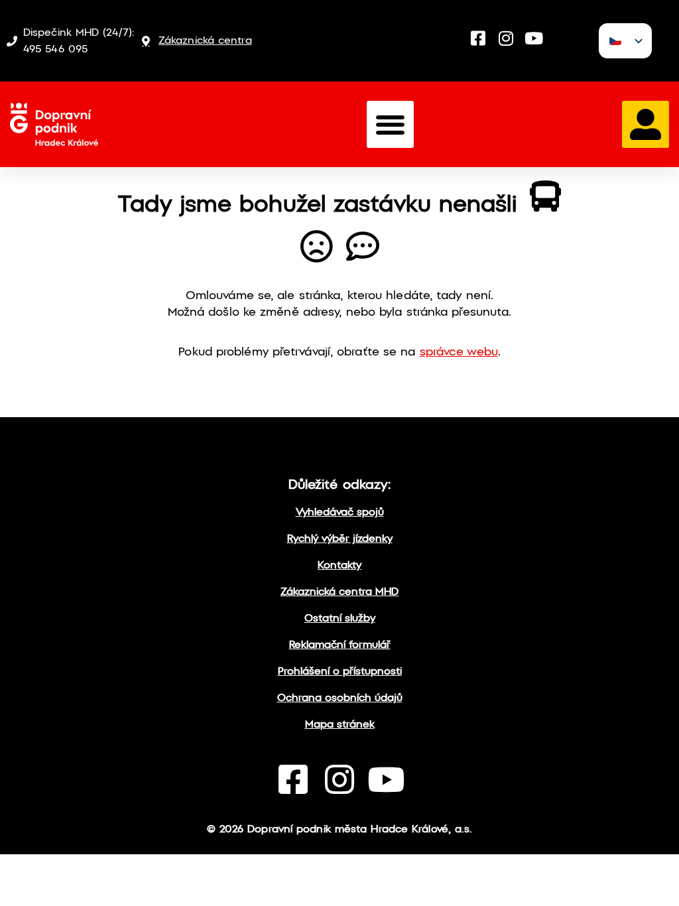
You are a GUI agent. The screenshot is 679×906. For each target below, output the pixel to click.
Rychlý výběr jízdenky (340, 539)
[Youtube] (534, 38)
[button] (390, 124)
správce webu (459, 352)
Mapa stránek (340, 725)
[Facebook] (478, 38)
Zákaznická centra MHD (339, 592)
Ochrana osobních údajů (339, 698)
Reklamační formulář (340, 645)
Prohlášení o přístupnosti (340, 672)
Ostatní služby (339, 618)
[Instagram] (506, 38)
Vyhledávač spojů (340, 512)
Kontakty (339, 565)
